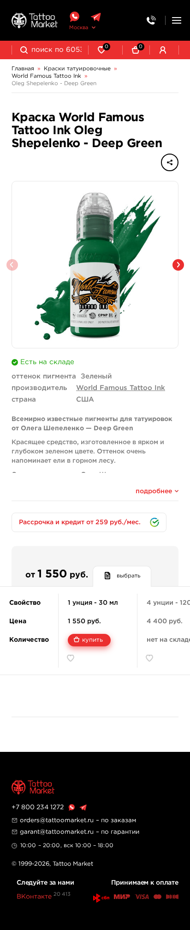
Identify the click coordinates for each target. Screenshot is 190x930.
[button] (178, 265)
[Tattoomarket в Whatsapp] (74, 17)
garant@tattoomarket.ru (57, 832)
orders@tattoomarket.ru (57, 820)
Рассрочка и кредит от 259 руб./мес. (80, 522)
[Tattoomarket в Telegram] (95, 17)
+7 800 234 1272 (38, 807)
